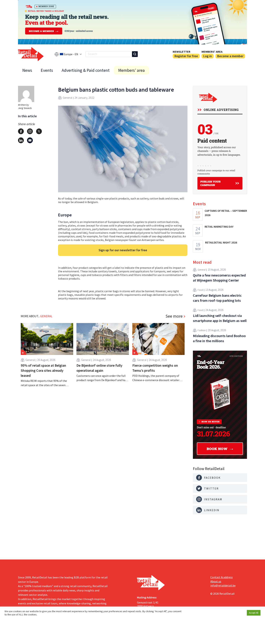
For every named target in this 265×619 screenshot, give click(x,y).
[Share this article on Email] (30, 140)
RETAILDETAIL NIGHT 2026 (221, 242)
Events (47, 70)
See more (174, 316)
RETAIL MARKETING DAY (219, 226)
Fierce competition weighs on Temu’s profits (155, 368)
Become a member (230, 56)
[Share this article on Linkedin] (21, 140)
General (67, 97)
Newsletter (181, 51)
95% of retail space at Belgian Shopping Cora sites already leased (43, 370)
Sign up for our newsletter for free (123, 250)
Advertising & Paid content (86, 70)
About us (215, 581)
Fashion (202, 330)
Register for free (186, 56)
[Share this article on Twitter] (39, 131)
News (27, 70)
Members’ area (131, 70)
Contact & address (221, 577)
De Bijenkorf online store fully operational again (99, 368)
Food (200, 289)
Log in (207, 56)
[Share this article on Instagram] (30, 131)
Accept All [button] (253, 612)
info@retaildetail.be (223, 585)
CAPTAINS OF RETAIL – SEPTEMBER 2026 (226, 213)
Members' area (212, 51)
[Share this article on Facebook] (21, 131)
